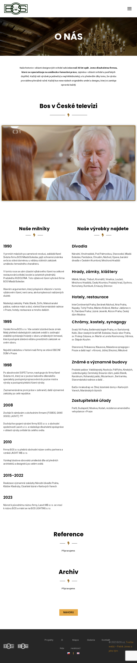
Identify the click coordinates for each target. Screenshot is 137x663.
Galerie (91, 640)
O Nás (62, 644)
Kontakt (106, 640)
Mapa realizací (75, 644)
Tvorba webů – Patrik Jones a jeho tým (121, 646)
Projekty (49, 640)
